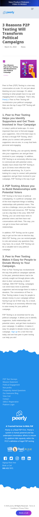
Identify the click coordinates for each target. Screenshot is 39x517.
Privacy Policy (23, 508)
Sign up (14, 332)
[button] (32, 9)
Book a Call (7, 465)
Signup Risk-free (9, 463)
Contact (6, 399)
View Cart (7, 396)
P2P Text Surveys (10, 379)
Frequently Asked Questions (14, 390)
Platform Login (8, 405)
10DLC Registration (11, 402)
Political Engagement (11, 385)
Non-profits (7, 388)
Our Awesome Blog (10, 393)
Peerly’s (5, 100)
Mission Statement (10, 382)
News (23, 47)
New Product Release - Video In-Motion (19, 3)
